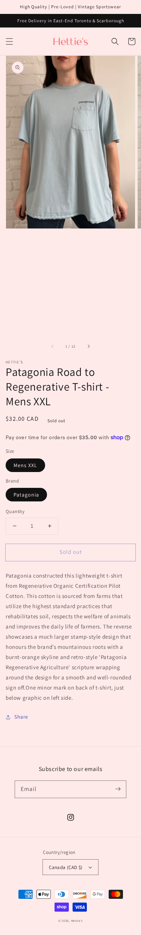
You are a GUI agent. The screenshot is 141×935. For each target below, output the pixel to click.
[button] (9, 41)
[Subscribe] (117, 789)
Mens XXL (25, 465)
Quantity (15, 511)
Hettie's (77, 920)
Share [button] (21, 716)
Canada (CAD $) (66, 867)
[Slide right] (88, 346)
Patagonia (26, 494)
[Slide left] (52, 346)
